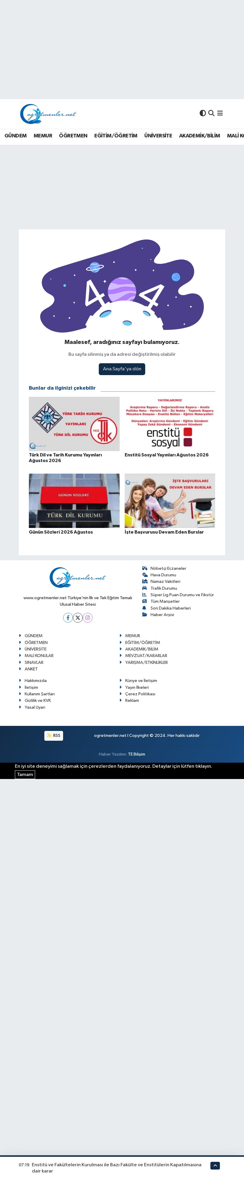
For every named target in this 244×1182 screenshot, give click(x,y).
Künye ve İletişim (141, 680)
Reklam (132, 700)
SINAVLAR (34, 662)
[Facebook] (68, 618)
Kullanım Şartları (40, 694)
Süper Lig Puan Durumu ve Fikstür (182, 595)
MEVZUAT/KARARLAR (146, 655)
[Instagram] (88, 618)
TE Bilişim (136, 754)
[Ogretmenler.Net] (48, 113)
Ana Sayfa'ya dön (122, 369)
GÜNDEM (15, 136)
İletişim (31, 687)
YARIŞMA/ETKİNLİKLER (146, 662)
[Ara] (211, 113)
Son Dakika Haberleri (171, 608)
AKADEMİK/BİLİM (199, 136)
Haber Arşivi (162, 615)
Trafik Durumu (164, 588)
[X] (78, 618)
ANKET (31, 669)
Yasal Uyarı (35, 707)
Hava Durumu (163, 575)
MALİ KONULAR (39, 655)
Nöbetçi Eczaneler (168, 568)
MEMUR (43, 136)
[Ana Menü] (220, 113)
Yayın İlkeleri (137, 687)
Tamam (25, 774)
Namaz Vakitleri (165, 581)
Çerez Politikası (140, 694)
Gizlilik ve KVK (38, 700)
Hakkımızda (36, 680)
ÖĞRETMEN (73, 136)
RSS (56, 735)
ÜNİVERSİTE (158, 136)
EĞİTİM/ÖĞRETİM (115, 136)
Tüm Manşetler (165, 601)
